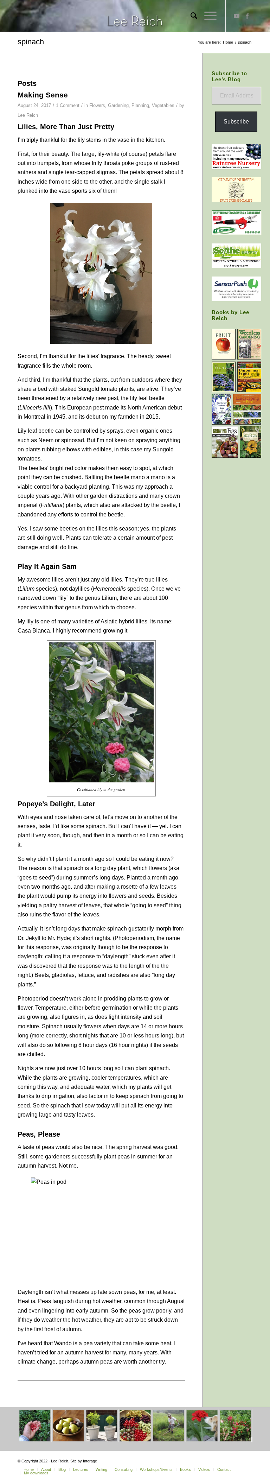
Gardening (118, 105)
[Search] (190, 16)
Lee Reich (28, 115)
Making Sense (43, 95)
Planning (140, 105)
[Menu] (207, 16)
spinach (31, 41)
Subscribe (236, 122)
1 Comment (67, 105)
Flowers (97, 105)
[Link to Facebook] (247, 16)
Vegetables (163, 105)
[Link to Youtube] (236, 16)
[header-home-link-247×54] (135, 16)
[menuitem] (190, 16)
